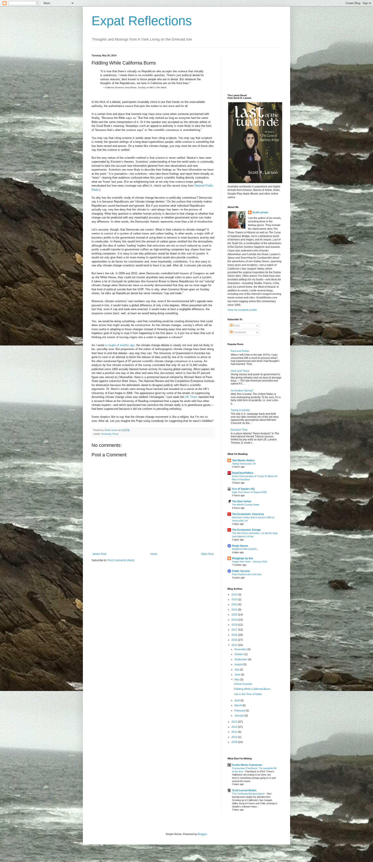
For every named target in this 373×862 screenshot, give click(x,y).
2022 (234, 604)
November (240, 649)
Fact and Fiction (240, 351)
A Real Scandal (243, 684)
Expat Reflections (142, 21)
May (237, 679)
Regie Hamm (240, 545)
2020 (234, 614)
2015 (234, 639)
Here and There (240, 370)
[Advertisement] (247, 70)
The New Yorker (241, 501)
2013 (234, 721)
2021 (234, 609)
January (239, 715)
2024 (234, 594)
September (241, 659)
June (237, 674)
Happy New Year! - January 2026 (249, 561)
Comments (239, 332)
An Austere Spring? (242, 390)
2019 (234, 619)
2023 (234, 599)
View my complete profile (242, 309)
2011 (234, 731)
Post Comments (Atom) (120, 560)
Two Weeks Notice (243, 460)
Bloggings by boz (242, 558)
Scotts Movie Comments (247, 764)
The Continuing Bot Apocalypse (248, 793)
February (240, 710)
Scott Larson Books (244, 790)
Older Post (207, 554)
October (239, 654)
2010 (234, 737)
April (237, 700)
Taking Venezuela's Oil (244, 463)
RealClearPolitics (242, 472)
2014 (234, 645)
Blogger (202, 834)
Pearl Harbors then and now (246, 574)
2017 (234, 629)
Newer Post (99, 554)
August (238, 664)
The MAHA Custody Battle (245, 504)
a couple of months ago (119, 345)
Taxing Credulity (240, 410)
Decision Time (239, 429)
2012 (234, 727)
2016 (234, 634)
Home (153, 554)
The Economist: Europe (246, 529)
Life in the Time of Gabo (248, 694)
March (238, 705)
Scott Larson (260, 212)
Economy (106, 434)
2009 (234, 742)
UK (191, 397)
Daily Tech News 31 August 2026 (249, 492)
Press (115, 434)
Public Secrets (241, 571)
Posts (236, 325)
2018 (234, 624)
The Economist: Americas (248, 514)
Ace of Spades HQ (243, 488)
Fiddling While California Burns (252, 689)
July (237, 669)
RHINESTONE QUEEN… (245, 549)
